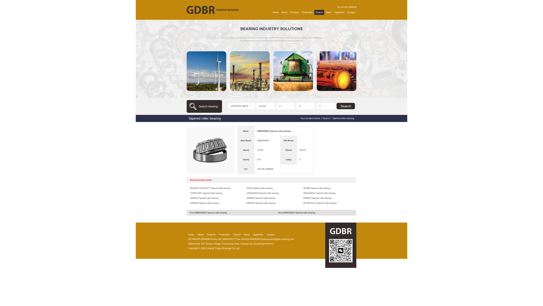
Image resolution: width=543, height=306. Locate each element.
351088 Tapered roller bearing (316, 188)
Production (307, 12)
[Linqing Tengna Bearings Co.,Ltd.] (213, 10)
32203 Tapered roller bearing (260, 188)
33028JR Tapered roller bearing (317, 198)
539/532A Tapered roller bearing (204, 203)
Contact (351, 12)
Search (319, 12)
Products (294, 12)
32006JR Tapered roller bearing (261, 198)
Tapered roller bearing (343, 118)
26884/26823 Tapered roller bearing (299, 213)
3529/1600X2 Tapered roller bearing (319, 193)
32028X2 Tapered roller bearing (204, 198)
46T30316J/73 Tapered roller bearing (320, 203)
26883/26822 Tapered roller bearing (211, 213)
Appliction (339, 12)
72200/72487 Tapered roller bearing (206, 193)
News (328, 12)
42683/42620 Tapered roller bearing (263, 193)
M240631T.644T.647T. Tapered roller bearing (210, 188)
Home (275, 12)
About (284, 12)
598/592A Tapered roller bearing (261, 203)
